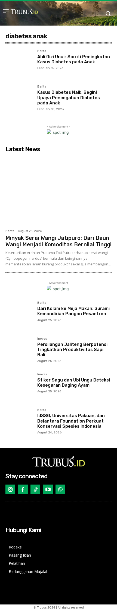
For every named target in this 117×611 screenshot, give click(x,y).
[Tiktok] (35, 489)
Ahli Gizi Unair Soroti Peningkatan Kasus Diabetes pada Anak (73, 59)
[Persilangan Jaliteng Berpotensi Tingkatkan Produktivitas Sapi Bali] (19, 351)
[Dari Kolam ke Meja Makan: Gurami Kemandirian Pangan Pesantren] (19, 315)
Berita (41, 51)
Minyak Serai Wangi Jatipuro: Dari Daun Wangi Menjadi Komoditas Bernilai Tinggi (58, 241)
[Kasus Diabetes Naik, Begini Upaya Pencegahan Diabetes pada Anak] (19, 99)
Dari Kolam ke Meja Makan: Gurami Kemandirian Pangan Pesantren (73, 311)
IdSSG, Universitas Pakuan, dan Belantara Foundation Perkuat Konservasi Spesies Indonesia (71, 421)
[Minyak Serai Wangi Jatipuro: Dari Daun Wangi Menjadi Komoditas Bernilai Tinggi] (58, 190)
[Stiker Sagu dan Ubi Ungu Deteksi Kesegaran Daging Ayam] (19, 386)
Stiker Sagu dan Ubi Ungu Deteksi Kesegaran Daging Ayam (73, 382)
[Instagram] (10, 489)
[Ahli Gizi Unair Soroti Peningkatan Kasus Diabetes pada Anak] (19, 63)
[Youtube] (48, 489)
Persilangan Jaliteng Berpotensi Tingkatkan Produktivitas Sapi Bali (72, 349)
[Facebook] (23, 489)
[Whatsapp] (60, 489)
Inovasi (42, 338)
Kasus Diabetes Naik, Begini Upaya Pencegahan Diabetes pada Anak (68, 97)
